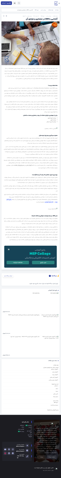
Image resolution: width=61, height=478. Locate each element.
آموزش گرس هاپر (54, 377)
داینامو (56, 386)
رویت (57, 391)
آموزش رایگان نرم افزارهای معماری (50, 367)
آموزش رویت (55, 375)
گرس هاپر (55, 394)
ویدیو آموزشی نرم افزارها (52, 410)
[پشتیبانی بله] (27, 450)
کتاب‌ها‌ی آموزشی (49, 202)
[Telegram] (13, 453)
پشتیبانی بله (21, 449)
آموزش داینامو (54, 369)
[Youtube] (5, 449)
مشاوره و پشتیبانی (20, 444)
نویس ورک (55, 396)
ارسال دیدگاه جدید (8, 276)
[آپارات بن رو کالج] (5, 453)
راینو (57, 388)
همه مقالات (55, 16)
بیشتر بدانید (48, 16)
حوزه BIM (42, 16)
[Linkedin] (9, 453)
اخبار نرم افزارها (55, 384)
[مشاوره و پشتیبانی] (27, 445)
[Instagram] (13, 449)
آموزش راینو (55, 372)
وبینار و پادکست (54, 405)
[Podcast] (9, 449)
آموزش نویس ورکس (53, 380)
